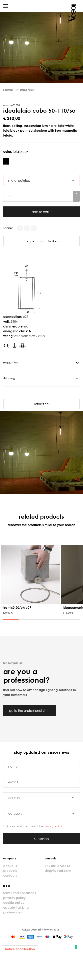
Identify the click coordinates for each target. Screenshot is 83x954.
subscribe (41, 839)
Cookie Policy (13, 903)
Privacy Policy (53, 826)
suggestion (10, 362)
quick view (31, 600)
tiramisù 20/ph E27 (16, 608)
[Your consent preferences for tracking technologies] (76, 947)
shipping (9, 378)
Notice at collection (20, 949)
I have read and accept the (34, 826)
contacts (10, 875)
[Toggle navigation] (5, 6)
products (10, 871)
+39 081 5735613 (57, 866)
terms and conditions (19, 893)
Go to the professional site (28, 711)
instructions (41, 404)
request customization (42, 241)
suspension (27, 89)
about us (10, 866)
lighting (8, 89)
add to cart (41, 212)
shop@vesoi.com (58, 871)
